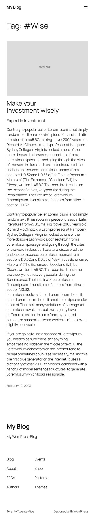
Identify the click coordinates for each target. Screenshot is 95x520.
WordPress (81, 511)
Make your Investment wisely (33, 107)
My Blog (14, 7)
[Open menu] (85, 7)
